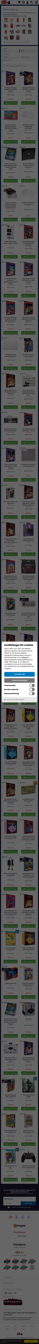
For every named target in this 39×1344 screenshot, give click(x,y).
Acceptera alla (19, 674)
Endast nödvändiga (19, 680)
